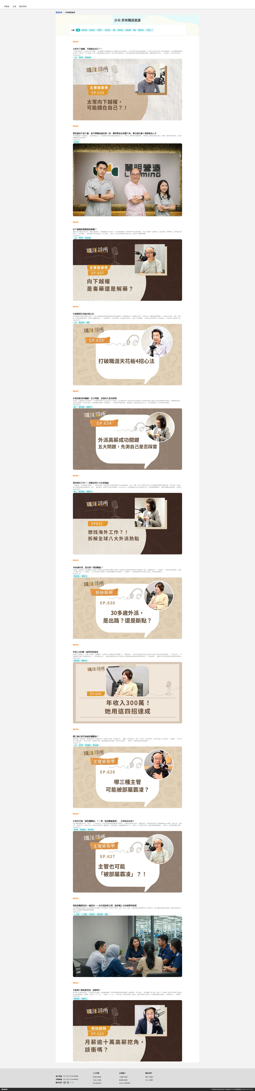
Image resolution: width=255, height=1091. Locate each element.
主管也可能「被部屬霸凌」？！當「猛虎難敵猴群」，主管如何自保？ (104, 821)
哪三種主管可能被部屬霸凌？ (86, 736)
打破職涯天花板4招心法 (83, 313)
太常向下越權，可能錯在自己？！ (88, 48)
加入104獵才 (149, 1080)
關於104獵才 (149, 1077)
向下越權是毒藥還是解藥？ (85, 229)
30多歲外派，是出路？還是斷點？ (88, 567)
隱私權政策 (5, 1089)
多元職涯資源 (97, 1083)
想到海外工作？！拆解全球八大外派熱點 (91, 482)
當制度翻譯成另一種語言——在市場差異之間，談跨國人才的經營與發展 (105, 905)
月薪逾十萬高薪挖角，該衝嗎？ (87, 990)
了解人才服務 (97, 1080)
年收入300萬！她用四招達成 (85, 652)
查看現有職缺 (97, 1077)
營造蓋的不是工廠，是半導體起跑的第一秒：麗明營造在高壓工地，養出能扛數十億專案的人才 (115, 133)
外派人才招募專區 (124, 1083)
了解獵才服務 (123, 1077)
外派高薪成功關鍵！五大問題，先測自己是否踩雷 (95, 398)
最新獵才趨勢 (123, 1080)
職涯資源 (59, 12)
